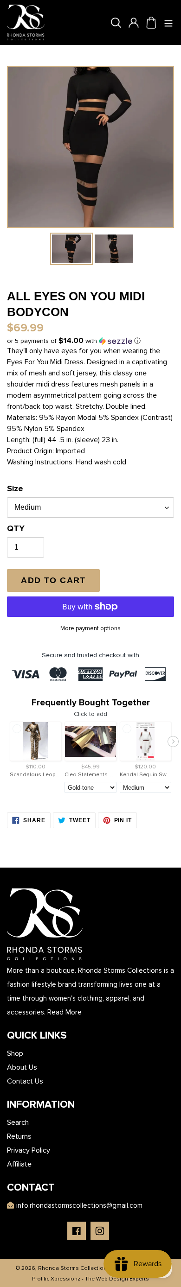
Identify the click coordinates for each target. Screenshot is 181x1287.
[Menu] (169, 22)
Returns (19, 1136)
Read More (64, 1012)
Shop (15, 1053)
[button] (74, 340)
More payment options (90, 628)
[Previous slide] (7, 741)
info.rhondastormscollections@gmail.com (79, 1205)
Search (18, 1122)
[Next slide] (173, 741)
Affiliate (19, 1164)
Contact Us (25, 1081)
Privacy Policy (28, 1150)
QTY (16, 528)
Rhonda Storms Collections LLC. (80, 1268)
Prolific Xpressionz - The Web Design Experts (90, 1278)
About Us (22, 1067)
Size (15, 488)
